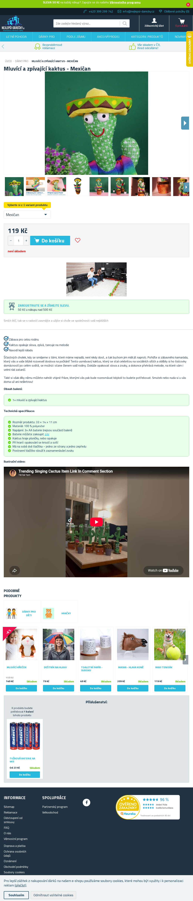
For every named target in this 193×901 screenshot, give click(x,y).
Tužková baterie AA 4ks (22, 760)
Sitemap (9, 806)
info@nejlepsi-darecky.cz (138, 11)
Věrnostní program (16, 838)
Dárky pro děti (29, 613)
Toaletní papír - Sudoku (92, 669)
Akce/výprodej (108, 36)
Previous (3, 46)
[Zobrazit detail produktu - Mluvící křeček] (21, 644)
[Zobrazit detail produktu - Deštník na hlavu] (58, 644)
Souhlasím (16, 895)
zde (47, 434)
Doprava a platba (14, 845)
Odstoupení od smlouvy (13, 820)
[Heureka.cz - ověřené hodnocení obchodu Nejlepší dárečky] (148, 818)
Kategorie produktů (147, 36)
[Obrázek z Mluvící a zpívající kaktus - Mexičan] (14, 186)
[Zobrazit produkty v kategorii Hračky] (48, 613)
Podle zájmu (76, 36)
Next (186, 187)
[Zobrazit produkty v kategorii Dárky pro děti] (11, 613)
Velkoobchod (50, 812)
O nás (7, 833)
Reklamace (10, 812)
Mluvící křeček (16, 667)
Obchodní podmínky (16, 866)
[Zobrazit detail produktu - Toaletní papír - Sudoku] (95, 644)
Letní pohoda (16, 36)
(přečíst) (20, 885)
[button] (26, 240)
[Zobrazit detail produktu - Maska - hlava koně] (132, 644)
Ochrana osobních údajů (15, 853)
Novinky (181, 36)
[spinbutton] (18, 240)
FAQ (6, 827)
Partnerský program (55, 806)
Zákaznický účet (154, 26)
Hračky (66, 613)
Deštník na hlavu (55, 667)
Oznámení (10, 861)
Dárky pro (47, 36)
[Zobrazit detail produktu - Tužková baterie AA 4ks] (25, 736)
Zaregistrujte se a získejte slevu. (43, 305)
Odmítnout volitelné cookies (53, 895)
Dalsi (185, 123)
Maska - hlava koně (131, 667)
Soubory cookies (14, 872)
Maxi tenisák (163, 667)
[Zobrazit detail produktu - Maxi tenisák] (169, 644)
